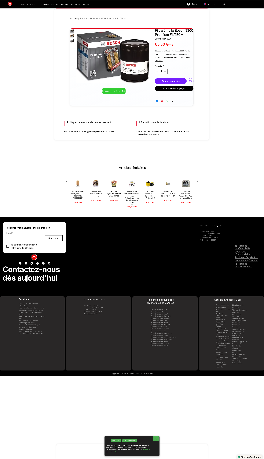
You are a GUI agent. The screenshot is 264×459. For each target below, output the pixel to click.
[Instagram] (26, 348)
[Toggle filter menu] (196, 176)
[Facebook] (20, 348)
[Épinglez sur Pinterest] (162, 101)
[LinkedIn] (43, 348)
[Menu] (230, 4)
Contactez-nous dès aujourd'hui (31, 358)
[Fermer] (156, 438)
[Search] (224, 4)
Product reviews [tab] (71, 168)
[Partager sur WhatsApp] (167, 101)
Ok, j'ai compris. (130, 441)
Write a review (168, 150)
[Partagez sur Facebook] (156, 101)
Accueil (74, 18)
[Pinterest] (49, 348)
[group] (132, 278)
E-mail (9, 318)
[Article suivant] (197, 267)
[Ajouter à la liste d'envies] (190, 81)
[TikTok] (37, 348)
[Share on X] (172, 101)
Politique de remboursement (243, 350)
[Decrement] (157, 71)
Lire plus (159, 60)
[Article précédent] (66, 267)
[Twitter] (31, 348)
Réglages (115, 441)
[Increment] (165, 71)
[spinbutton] (161, 71)
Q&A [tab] (86, 168)
